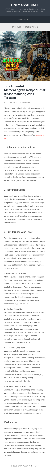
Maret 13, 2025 (10, 102)
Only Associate (25, 5)
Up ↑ (37, 466)
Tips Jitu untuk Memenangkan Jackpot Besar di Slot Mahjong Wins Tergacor (25, 92)
